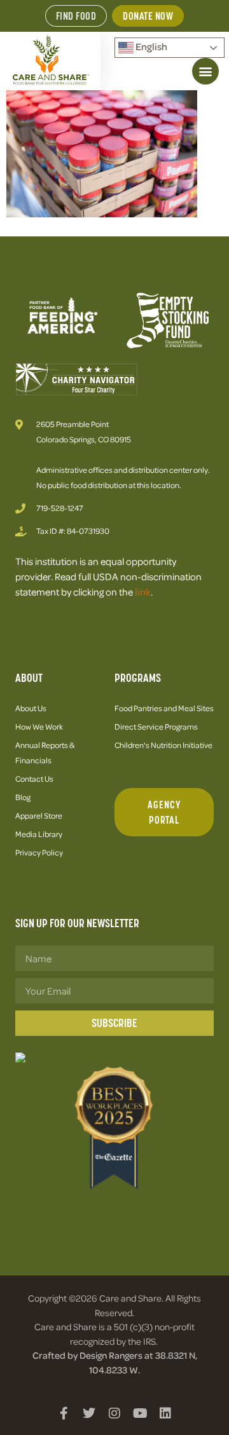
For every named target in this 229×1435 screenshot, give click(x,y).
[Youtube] (140, 1413)
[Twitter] (89, 1413)
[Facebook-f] (63, 1413)
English (150, 46)
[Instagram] (114, 1413)
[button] (205, 71)
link (143, 591)
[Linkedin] (165, 1413)
